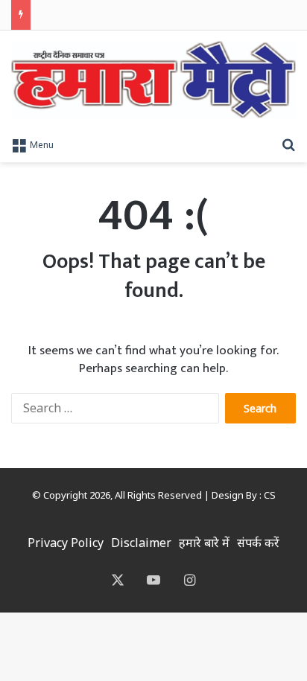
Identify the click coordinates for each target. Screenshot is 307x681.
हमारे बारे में (204, 542)
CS (270, 495)
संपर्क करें (258, 542)
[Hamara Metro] (153, 79)
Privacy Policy (66, 542)
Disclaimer (141, 542)
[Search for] (288, 143)
